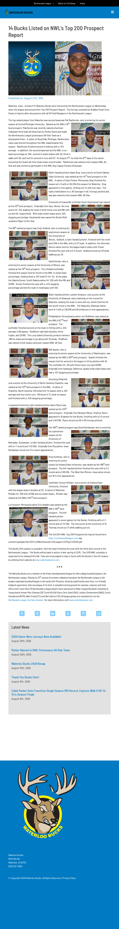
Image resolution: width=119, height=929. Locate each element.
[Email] (98, 613)
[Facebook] (22, 613)
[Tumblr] (68, 613)
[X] (37, 613)
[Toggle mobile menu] (112, 12)
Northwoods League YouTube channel (25, 599)
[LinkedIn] (52, 613)
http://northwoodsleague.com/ (64, 538)
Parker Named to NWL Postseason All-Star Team (40, 650)
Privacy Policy (69, 877)
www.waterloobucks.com (47, 559)
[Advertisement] (59, 737)
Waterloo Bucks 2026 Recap (28, 663)
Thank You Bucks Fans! (25, 677)
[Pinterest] (83, 613)
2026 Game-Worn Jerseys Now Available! (36, 636)
